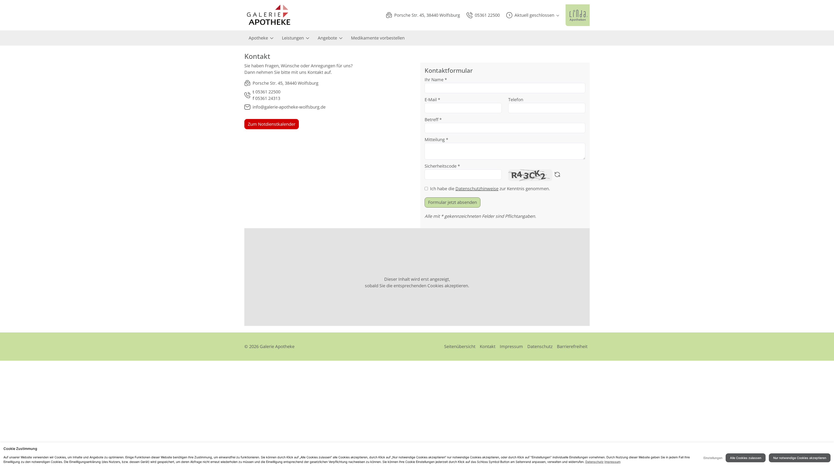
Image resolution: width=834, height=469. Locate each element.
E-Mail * (432, 99)
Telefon (515, 99)
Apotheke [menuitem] (258, 38)
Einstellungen (712, 458)
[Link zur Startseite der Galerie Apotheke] (273, 15)
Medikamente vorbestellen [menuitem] (378, 38)
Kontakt (487, 346)
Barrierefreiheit (572, 346)
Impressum (511, 346)
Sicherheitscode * (442, 166)
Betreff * (433, 119)
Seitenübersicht (459, 346)
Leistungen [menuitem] (293, 38)
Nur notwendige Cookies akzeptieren (799, 458)
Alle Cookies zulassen (745, 458)
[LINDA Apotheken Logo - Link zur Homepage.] (578, 15)
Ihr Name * (436, 80)
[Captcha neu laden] (557, 175)
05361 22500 (267, 92)
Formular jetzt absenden (452, 202)
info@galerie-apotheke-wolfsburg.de (289, 107)
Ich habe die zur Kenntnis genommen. (490, 189)
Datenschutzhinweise (476, 189)
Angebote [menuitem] (327, 38)
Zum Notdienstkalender (271, 124)
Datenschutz (540, 346)
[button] (532, 15)
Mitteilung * (436, 139)
